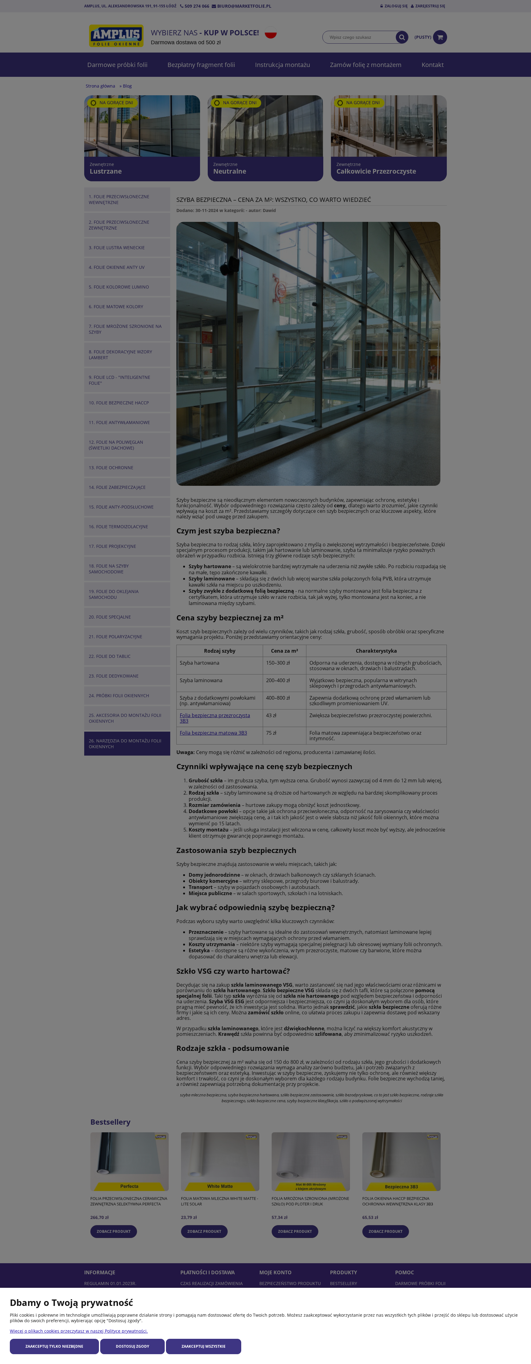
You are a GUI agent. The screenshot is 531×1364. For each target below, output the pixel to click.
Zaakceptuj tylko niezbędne (54, 1346)
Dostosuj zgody (132, 1346)
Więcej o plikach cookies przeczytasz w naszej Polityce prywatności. (79, 1331)
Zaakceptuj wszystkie (204, 1346)
